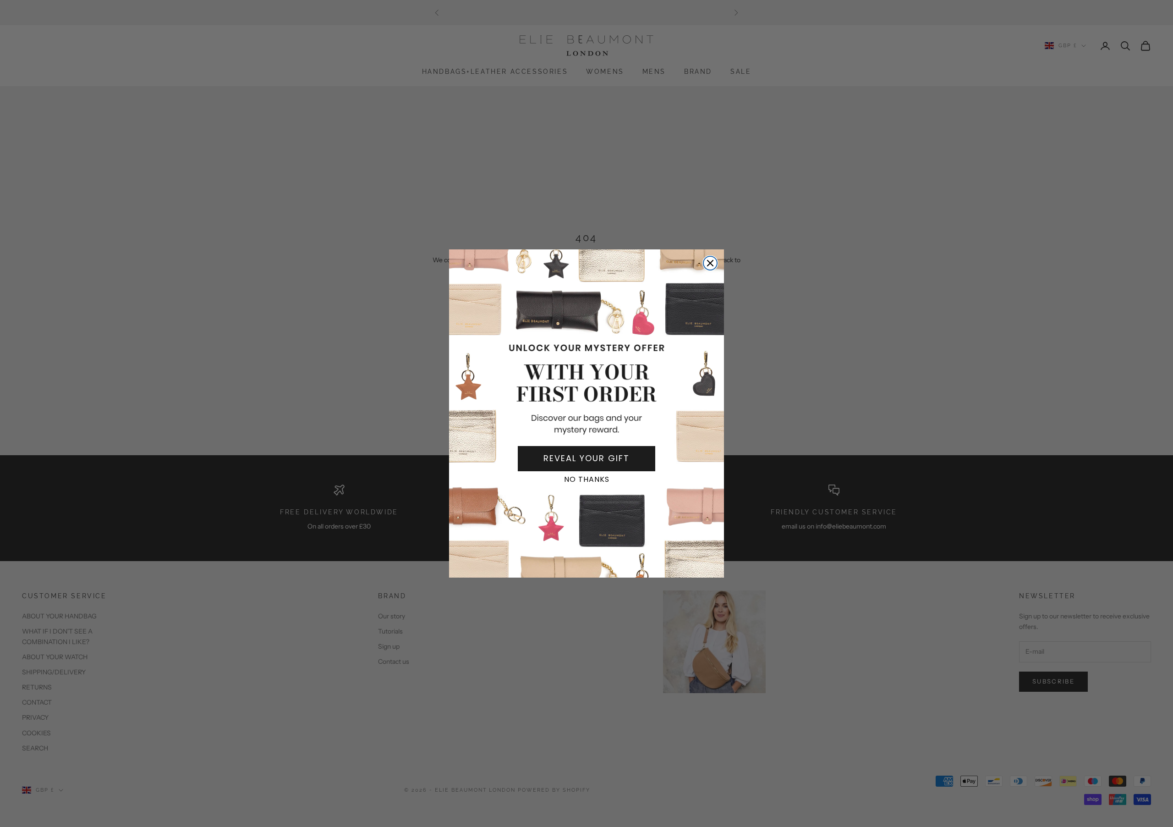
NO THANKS (586, 479)
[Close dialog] (710, 263)
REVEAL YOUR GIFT (586, 458)
